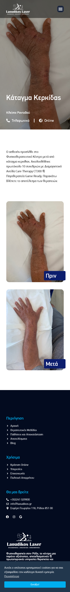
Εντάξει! (35, 584)
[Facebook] (7, 517)
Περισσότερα (11, 576)
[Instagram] (14, 517)
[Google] (21, 517)
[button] (60, 9)
